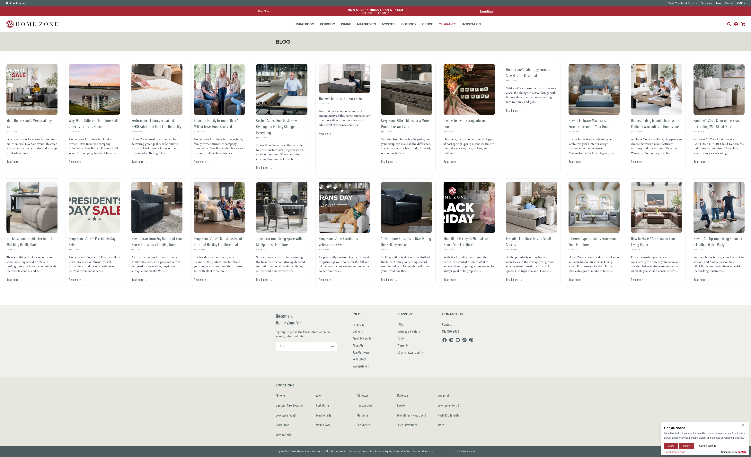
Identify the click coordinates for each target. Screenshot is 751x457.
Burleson (402, 395)
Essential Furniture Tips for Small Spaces (528, 241)
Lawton (401, 405)
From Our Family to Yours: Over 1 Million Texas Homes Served (216, 123)
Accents (388, 24)
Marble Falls (323, 415)
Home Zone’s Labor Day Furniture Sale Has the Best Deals (529, 72)
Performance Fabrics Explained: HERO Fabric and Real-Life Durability (156, 123)
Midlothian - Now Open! (411, 415)
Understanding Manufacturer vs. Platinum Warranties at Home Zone (655, 123)
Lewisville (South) (286, 415)
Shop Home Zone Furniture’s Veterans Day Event (338, 241)
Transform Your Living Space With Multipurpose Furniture (279, 241)
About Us (358, 345)
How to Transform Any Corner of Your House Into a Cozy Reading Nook (156, 241)
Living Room (304, 24)
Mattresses (366, 24)
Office (427, 24)
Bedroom (327, 24)
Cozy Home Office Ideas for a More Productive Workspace (405, 123)
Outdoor (408, 24)
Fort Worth (322, 405)
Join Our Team (361, 352)
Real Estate (359, 359)
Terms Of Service (423, 451)
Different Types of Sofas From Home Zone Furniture (593, 241)
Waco (441, 424)
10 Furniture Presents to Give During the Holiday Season (406, 241)
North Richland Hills (450, 415)
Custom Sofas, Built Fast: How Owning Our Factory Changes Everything (276, 126)
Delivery (358, 331)
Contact (447, 324)
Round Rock (323, 424)
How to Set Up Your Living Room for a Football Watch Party (718, 241)
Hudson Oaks (364, 405)
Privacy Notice (358, 451)
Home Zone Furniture (310, 451)
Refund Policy (402, 451)
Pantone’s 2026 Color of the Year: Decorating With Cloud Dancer (717, 123)
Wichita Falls (283, 434)
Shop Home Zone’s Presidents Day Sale (92, 241)
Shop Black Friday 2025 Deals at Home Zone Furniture (466, 241)
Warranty (403, 345)
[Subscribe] (332, 346)
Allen (319, 395)
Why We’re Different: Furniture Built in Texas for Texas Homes (93, 123)
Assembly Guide (362, 338)
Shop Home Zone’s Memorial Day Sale (29, 123)
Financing (359, 324)
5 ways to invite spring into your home (466, 123)
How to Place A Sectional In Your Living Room (653, 241)
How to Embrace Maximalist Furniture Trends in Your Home (589, 123)
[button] (304, 24)
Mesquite (362, 415)
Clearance (447, 24)
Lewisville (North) (448, 405)
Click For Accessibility (410, 352)
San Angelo (363, 424)
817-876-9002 (450, 331)
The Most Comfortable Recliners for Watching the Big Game (30, 241)
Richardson (282, 424)
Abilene (280, 395)
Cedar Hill (444, 395)
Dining (346, 24)
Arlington (362, 395)
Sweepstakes (361, 366)
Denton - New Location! (290, 405)
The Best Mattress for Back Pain (340, 98)
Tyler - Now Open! (408, 424)
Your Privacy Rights (380, 451)
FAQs (400, 324)
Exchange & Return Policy (408, 335)
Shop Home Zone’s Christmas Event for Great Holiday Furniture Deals (218, 241)
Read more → (14, 161)
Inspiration (471, 24)
